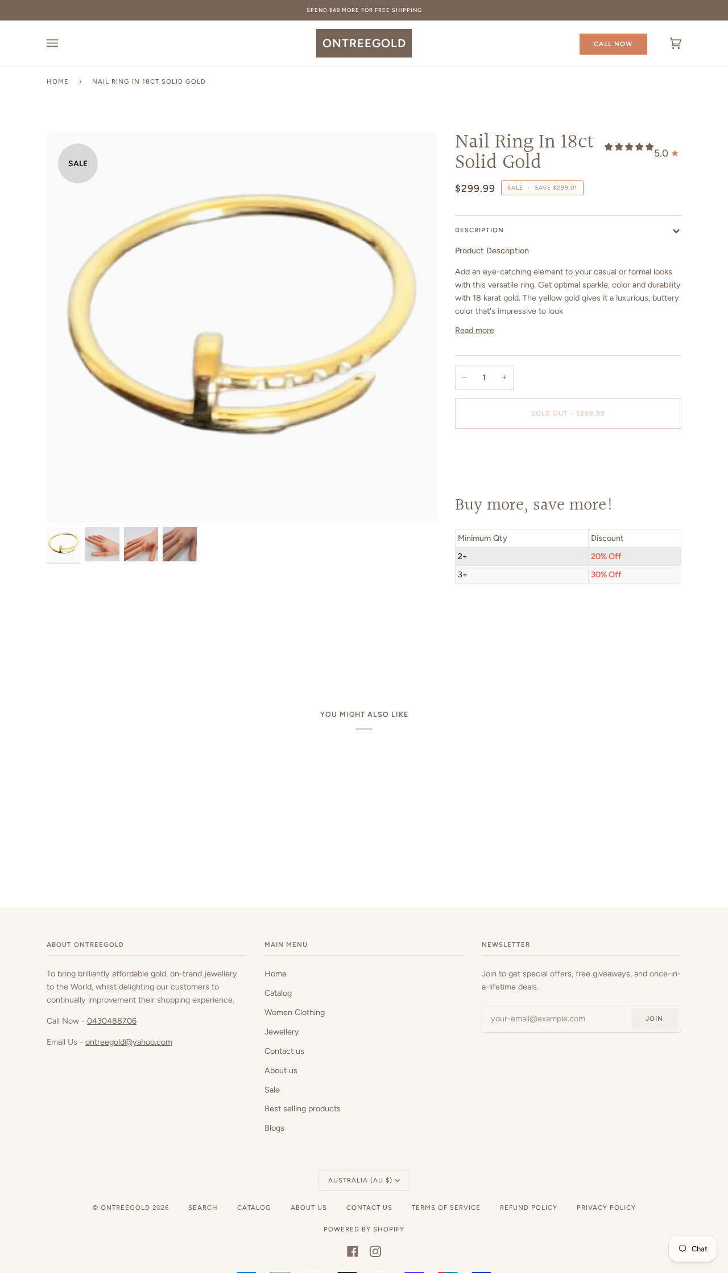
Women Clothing (294, 1012)
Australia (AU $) (360, 1180)
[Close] (447, 599)
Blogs (274, 1128)
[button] (629, 147)
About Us (309, 1208)
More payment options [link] (496, 483)
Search (203, 1208)
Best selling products (302, 1108)
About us (280, 1070)
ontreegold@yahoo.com (128, 1042)
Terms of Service (446, 1208)
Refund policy (528, 1208)
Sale (272, 1090)
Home (58, 81)
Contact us (284, 1051)
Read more (474, 330)
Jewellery (281, 1031)
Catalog (278, 993)
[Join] (430, 661)
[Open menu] (64, 43)
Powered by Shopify (364, 1229)
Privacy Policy (606, 1208)
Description (479, 230)
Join (654, 1018)
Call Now (613, 44)
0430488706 (111, 1021)
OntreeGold (126, 1208)
